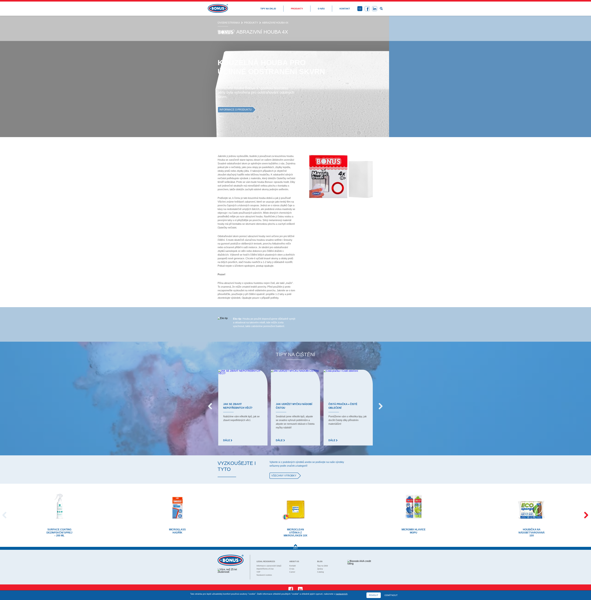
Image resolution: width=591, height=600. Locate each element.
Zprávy (320, 569)
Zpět (295, 548)
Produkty (297, 8)
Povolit (373, 595)
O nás (321, 8)
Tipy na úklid (268, 8)
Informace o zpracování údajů (269, 566)
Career (292, 572)
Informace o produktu (235, 109)
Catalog (320, 572)
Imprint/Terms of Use (265, 569)
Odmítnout (391, 595)
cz (360, 9)
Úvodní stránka (229, 23)
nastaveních (342, 594)
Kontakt (345, 8)
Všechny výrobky (283, 475)
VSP (258, 572)
